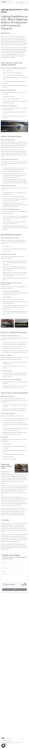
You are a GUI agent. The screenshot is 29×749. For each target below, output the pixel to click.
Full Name (4, 561)
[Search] (16, 2)
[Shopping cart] (20, 2)
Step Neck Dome (5, 130)
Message (4, 571)
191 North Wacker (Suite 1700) (20, 469)
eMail (3, 566)
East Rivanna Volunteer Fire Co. (21, 324)
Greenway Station (4, 322)
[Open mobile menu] (26, 2)
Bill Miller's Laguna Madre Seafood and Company (13, 125)
